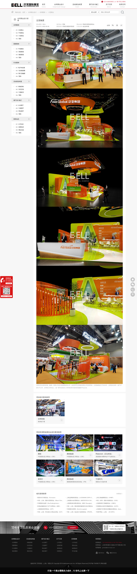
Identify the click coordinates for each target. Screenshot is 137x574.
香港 (63, 24)
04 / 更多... (19, 38)
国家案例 (16, 44)
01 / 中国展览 (20, 49)
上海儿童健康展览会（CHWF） (105, 497)
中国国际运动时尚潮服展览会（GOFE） (107, 506)
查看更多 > (119, 493)
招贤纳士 (59, 551)
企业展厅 (44, 542)
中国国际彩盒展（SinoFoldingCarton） (48, 503)
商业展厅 (44, 548)
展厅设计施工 (18, 100)
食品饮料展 (86, 26)
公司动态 (74, 542)
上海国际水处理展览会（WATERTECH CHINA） (80, 500)
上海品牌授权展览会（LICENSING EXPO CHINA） (80, 497)
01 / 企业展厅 (20, 105)
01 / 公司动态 (20, 124)
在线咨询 (73, 528)
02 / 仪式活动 (20, 89)
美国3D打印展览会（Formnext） (46, 497)
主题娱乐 (29, 548)
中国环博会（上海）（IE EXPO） (105, 512)
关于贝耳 (59, 539)
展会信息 (74, 545)
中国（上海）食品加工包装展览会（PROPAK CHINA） (80, 512)
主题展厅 (44, 545)
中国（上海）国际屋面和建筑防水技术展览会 (80, 506)
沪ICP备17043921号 (94, 563)
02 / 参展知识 (20, 127)
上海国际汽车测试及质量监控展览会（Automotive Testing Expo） (109, 509)
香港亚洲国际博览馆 (68, 26)
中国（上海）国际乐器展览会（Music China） (50, 500)
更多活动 (29, 551)
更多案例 (14, 551)
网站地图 (104, 563)
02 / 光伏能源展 (20, 70)
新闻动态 (16, 119)
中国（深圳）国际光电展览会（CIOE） (107, 500)
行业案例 (16, 62)
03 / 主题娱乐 (20, 92)
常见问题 (74, 551)
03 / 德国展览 (20, 54)
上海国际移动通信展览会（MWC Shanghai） (80, 503)
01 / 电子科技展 (20, 67)
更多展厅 (44, 551)
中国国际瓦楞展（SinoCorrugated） (77, 509)
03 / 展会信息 (20, 130)
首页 (23, 12)
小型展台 (51, 12)
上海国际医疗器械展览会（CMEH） (106, 503)
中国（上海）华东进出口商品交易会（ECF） (50, 512)
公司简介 (59, 542)
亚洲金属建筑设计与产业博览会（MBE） (49, 506)
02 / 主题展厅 (20, 108)
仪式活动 (29, 545)
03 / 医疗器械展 (20, 73)
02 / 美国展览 (20, 51)
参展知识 (74, 548)
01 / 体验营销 (20, 86)
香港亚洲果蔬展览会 (88, 24)
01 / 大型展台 (20, 30)
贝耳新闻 (74, 539)
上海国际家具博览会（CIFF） (45, 509)
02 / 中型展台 (20, 33)
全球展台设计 (32, 12)
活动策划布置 (18, 81)
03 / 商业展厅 (20, 111)
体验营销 (29, 542)
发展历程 (59, 545)
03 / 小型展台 (20, 35)
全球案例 (42, 12)
